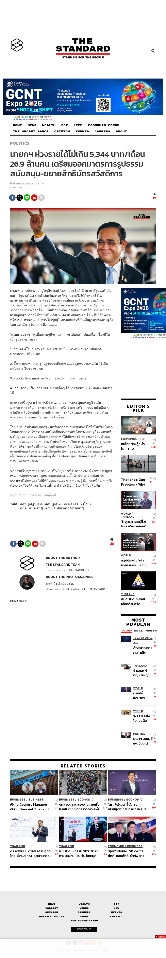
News (51, 904)
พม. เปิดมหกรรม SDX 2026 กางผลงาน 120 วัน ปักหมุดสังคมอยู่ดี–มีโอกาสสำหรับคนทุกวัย (80, 853)
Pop (116, 904)
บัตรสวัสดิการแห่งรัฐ (71, 508)
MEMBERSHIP (84, 929)
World (126, 513)
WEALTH (48, 125)
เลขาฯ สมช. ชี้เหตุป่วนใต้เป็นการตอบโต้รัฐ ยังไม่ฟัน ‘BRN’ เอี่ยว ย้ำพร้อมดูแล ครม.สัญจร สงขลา (143, 741)
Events (116, 912)
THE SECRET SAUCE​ (31, 131)
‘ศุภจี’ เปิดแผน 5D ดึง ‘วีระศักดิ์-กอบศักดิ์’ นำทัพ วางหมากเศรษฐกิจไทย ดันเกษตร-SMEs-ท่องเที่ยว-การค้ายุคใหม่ (128, 853)
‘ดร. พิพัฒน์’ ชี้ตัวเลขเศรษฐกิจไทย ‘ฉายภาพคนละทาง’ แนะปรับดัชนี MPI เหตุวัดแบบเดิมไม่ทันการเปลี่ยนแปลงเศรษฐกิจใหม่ (128, 806)
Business (18, 799)
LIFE (77, 125)
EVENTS (82, 131)
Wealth (84, 904)
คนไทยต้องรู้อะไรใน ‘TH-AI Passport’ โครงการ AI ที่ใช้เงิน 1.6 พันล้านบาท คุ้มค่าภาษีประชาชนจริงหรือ (133, 446)
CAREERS (102, 131)
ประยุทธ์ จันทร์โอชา (78, 504)
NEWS (32, 125)
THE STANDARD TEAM (29, 183)
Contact (116, 916)
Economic (128, 439)
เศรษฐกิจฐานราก (32, 504)
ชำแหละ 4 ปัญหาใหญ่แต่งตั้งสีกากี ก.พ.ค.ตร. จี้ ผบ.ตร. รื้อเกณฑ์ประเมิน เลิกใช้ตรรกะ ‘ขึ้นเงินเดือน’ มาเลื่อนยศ (142, 672)
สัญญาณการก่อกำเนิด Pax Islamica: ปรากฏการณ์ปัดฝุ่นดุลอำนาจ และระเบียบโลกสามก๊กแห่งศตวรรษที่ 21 (142, 650)
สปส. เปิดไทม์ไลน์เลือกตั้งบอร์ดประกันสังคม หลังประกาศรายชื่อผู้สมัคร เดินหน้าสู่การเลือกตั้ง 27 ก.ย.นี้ (133, 601)
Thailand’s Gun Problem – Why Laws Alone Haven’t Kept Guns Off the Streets (133, 481)
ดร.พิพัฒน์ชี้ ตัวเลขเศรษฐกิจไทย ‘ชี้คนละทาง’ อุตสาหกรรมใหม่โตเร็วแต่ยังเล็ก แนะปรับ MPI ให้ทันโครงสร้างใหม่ (30, 853)
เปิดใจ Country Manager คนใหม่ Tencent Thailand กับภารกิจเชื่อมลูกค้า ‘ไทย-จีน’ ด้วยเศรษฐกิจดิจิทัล (29, 806)
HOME (17, 125)
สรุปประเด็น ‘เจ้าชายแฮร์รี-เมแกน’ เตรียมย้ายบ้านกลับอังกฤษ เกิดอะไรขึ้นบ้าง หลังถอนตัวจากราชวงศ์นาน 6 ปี (133, 562)
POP (64, 125)
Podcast (51, 908)
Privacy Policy (52, 916)
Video (84, 908)
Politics (20, 143)
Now (116, 908)
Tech (141, 439)
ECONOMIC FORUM (103, 125)
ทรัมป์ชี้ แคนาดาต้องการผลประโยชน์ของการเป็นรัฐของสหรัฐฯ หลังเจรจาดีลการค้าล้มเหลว (142, 695)
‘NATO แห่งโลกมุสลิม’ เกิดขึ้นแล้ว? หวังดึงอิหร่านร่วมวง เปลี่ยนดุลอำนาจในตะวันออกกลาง (143, 718)
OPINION (62, 131)
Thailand (128, 516)
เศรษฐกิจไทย (54, 504)
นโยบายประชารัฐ (32, 508)
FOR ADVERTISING (84, 920)
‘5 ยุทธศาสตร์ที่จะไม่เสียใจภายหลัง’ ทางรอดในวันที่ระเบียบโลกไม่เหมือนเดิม (133, 523)
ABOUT (121, 131)
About (84, 916)
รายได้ (51, 508)
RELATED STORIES (83, 765)
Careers (84, 912)
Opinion (51, 912)
